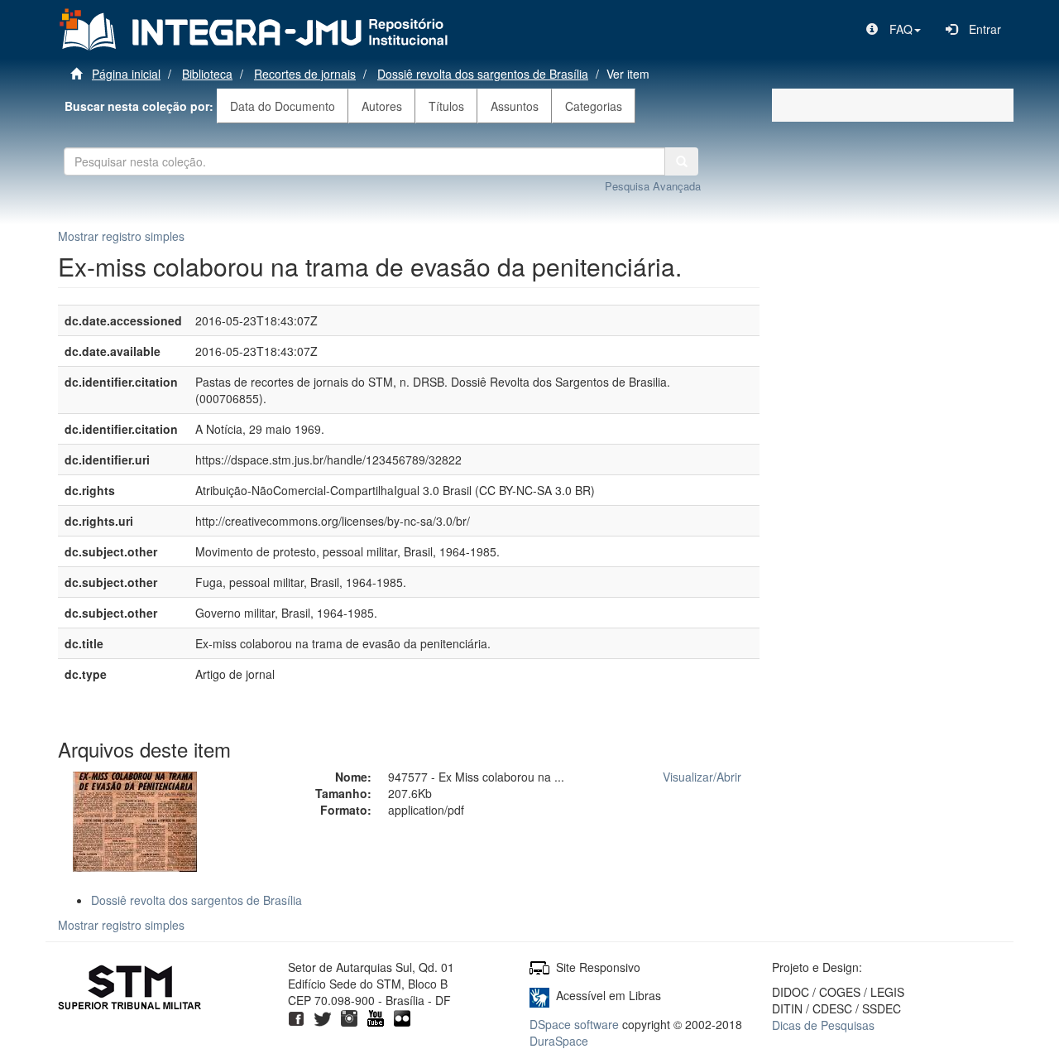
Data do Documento (282, 106)
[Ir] (681, 161)
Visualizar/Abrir (702, 776)
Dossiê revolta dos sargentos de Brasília (482, 73)
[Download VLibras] (539, 995)
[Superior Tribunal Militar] (130, 989)
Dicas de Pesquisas (823, 1025)
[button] (893, 29)
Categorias (593, 106)
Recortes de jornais (305, 73)
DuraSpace (559, 1040)
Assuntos (515, 106)
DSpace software (574, 1024)
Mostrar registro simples (121, 236)
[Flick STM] (402, 1016)
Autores (382, 106)
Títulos (446, 106)
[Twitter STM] (322, 1016)
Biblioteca (207, 73)
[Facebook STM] (296, 1016)
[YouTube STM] (375, 1016)
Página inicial (126, 73)
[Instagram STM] (349, 1016)
